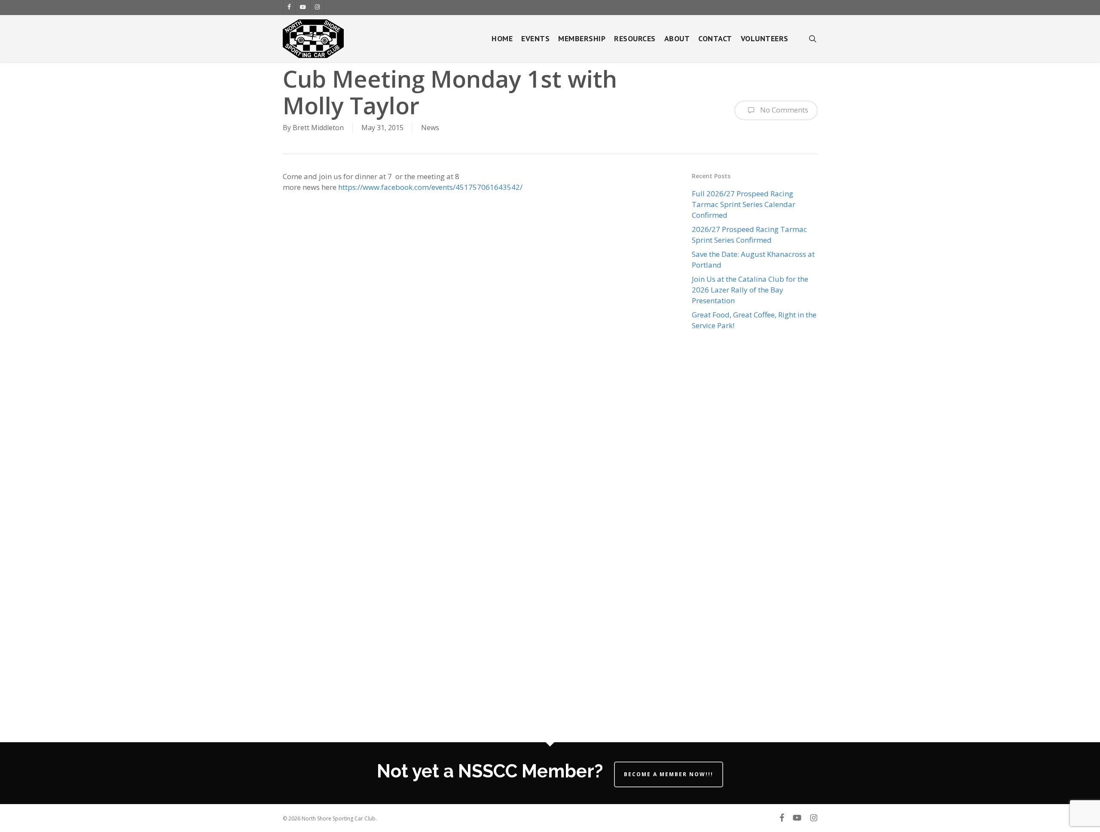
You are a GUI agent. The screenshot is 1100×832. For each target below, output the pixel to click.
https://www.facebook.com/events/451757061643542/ (430, 187)
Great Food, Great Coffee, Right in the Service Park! (754, 320)
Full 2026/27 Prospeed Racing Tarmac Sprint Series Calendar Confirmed (743, 204)
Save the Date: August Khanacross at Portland (753, 259)
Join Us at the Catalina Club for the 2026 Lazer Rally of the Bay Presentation (750, 289)
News (430, 127)
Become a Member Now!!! (668, 774)
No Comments (783, 110)
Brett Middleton (318, 127)
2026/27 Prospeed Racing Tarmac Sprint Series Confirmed (749, 234)
